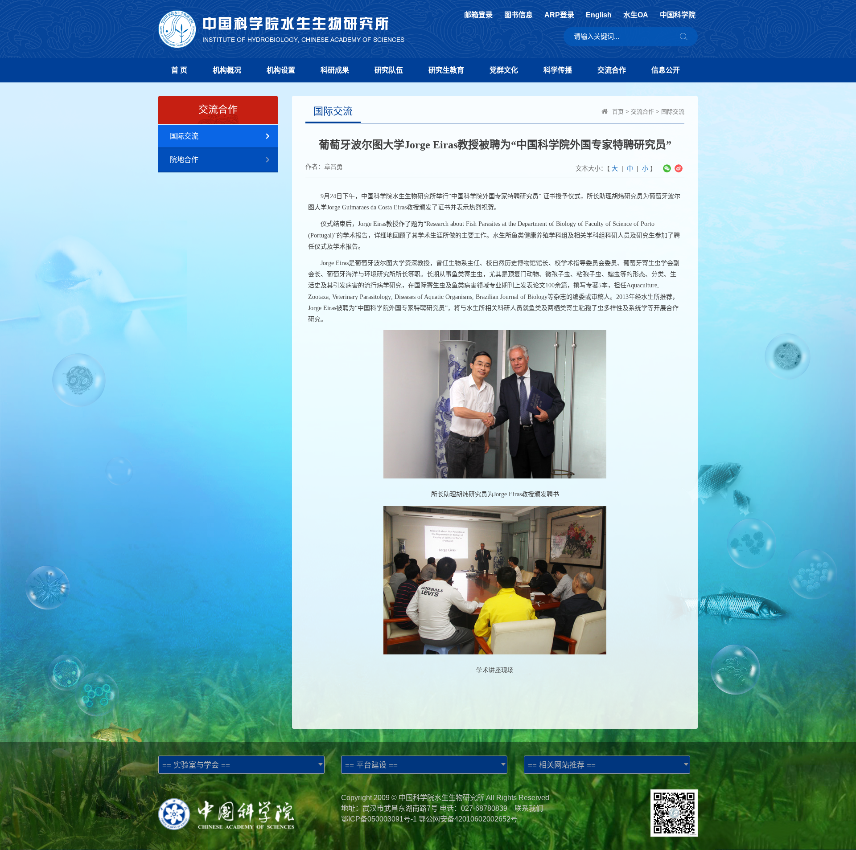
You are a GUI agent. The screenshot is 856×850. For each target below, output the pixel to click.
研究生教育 (446, 70)
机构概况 (227, 70)
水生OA (635, 15)
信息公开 (665, 70)
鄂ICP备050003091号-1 (379, 819)
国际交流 (184, 136)
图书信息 (518, 15)
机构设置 (281, 70)
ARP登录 (559, 15)
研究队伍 (388, 70)
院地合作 (184, 159)
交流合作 (611, 70)
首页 (618, 111)
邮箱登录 (478, 15)
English (599, 15)
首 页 (179, 70)
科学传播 (557, 70)
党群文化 (504, 70)
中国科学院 (678, 15)
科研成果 (335, 70)
